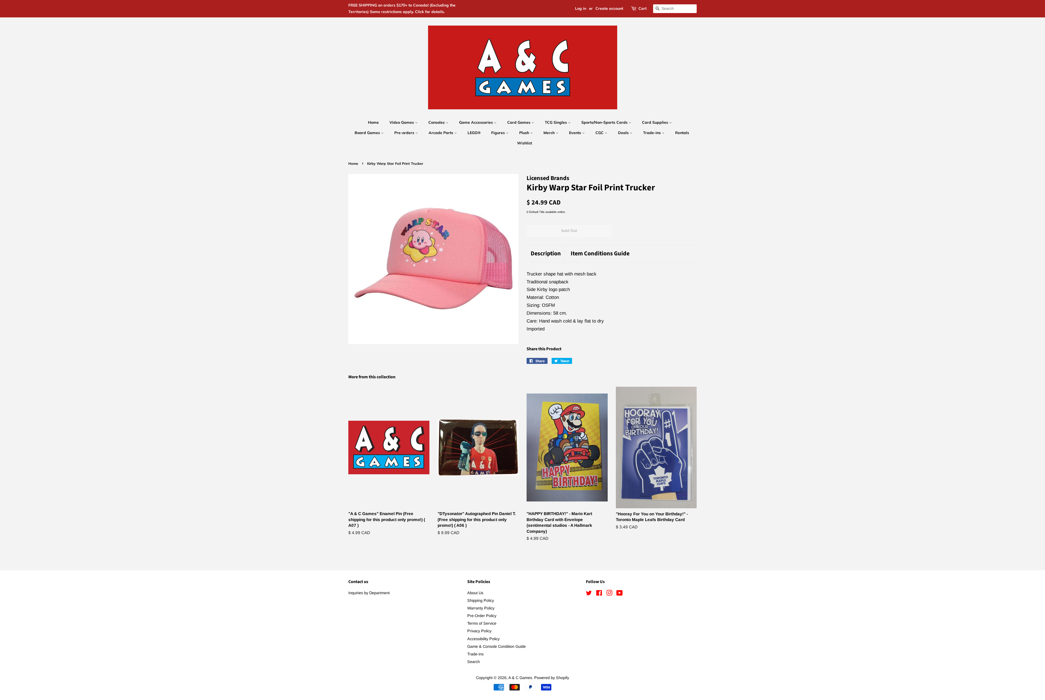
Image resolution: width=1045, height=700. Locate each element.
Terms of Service (481, 623)
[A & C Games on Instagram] (609, 594)
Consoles (437, 122)
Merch (549, 132)
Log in (580, 8)
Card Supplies (655, 122)
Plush (524, 132)
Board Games (368, 132)
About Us (475, 593)
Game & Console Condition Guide (496, 646)
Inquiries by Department (369, 593)
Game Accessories (476, 122)
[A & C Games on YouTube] (619, 594)
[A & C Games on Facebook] (599, 594)
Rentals (682, 132)
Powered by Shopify (551, 678)
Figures (498, 132)
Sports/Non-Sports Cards (605, 122)
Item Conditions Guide (600, 253)
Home (373, 122)
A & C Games (520, 678)
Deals (624, 132)
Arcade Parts (441, 132)
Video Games (402, 122)
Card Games (519, 122)
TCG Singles (556, 122)
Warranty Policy (480, 608)
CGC (600, 132)
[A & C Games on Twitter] (589, 594)
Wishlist (524, 143)
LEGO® (474, 132)
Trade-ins (652, 132)
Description (546, 253)
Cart (642, 8)
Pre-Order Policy (481, 616)
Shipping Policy (480, 600)
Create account (609, 8)
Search (473, 661)
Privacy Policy (479, 631)
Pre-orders (404, 132)
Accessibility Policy (483, 639)
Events (575, 132)
